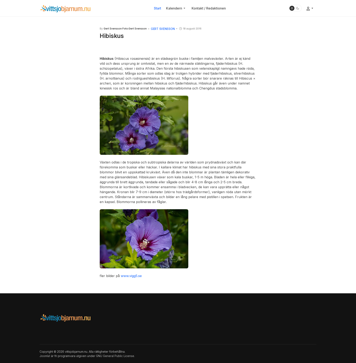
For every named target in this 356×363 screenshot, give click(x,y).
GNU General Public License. (115, 356)
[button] (176, 8)
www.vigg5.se (131, 276)
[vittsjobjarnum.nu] (65, 8)
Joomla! (45, 356)
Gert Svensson (163, 29)
